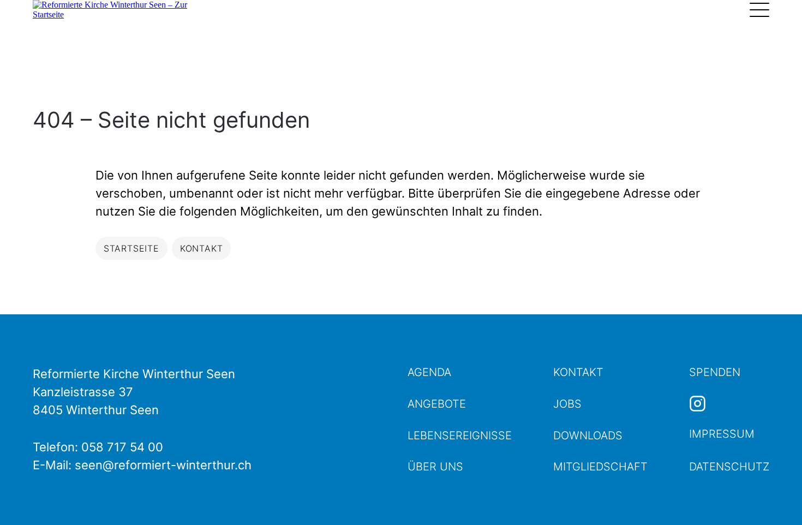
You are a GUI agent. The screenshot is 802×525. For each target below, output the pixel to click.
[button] (775, 498)
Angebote (437, 403)
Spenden (714, 372)
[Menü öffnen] (759, 10)
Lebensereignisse (460, 435)
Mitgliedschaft (600, 466)
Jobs (567, 403)
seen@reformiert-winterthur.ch (163, 465)
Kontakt (578, 372)
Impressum (722, 433)
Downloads (588, 435)
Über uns (435, 466)
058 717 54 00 (122, 447)
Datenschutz (729, 466)
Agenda (429, 372)
